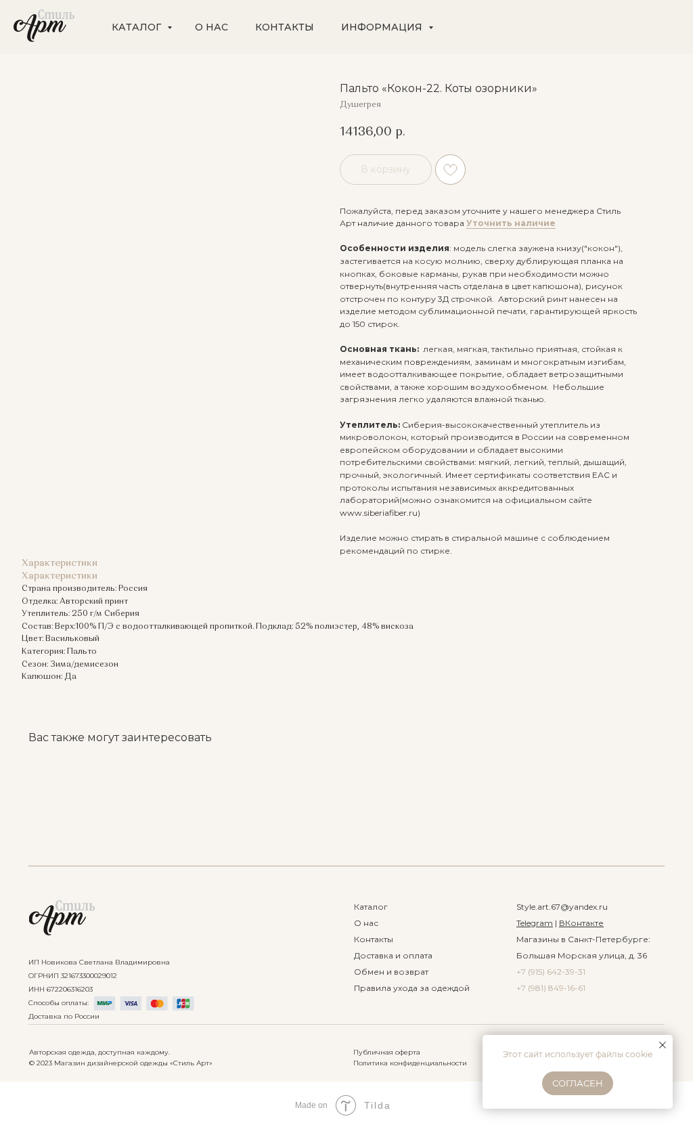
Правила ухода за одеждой (412, 988)
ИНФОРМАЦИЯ (383, 27)
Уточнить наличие (511, 223)
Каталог (371, 907)
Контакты (373, 939)
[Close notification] (662, 1045)
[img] (62, 917)
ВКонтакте (581, 923)
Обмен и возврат (391, 972)
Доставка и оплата (393, 955)
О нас (366, 923)
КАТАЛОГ (138, 27)
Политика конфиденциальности (410, 1063)
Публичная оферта (386, 1052)
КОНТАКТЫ (284, 27)
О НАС (211, 27)
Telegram (534, 923)
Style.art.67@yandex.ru (562, 907)
